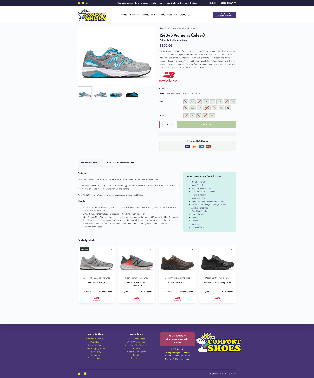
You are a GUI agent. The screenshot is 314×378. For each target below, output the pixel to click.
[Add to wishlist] (111, 249)
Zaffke (233, 373)
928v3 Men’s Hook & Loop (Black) (217, 282)
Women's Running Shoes (186, 28)
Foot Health (168, 14)
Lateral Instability (198, 195)
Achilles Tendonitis (199, 208)
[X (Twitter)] (87, 3)
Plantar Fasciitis (198, 214)
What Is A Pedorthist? (136, 352)
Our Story (136, 355)
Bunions (195, 224)
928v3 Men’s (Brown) (177, 282)
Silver (198, 93)
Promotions (149, 14)
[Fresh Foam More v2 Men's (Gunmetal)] (136, 259)
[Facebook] (79, 3)
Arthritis (194, 221)
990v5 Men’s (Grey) (96, 282)
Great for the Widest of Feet (203, 191)
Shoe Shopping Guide (95, 348)
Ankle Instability (198, 198)
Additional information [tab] (120, 162)
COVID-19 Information (136, 342)
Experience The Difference (136, 345)
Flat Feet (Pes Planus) (214, 201)
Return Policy (95, 352)
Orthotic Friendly (198, 182)
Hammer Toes (197, 227)
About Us (185, 14)
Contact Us (95, 355)
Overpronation (197, 201)
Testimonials (136, 358)
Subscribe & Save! (95, 358)
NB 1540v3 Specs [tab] (90, 162)
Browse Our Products (95, 339)
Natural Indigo (188, 93)
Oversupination (198, 204)
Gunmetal (175, 93)
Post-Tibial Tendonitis (200, 211)
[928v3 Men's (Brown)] (177, 259)
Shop (133, 14)
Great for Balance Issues (201, 188)
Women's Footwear (170, 28)
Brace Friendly (197, 185)
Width (161, 115)
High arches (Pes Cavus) (216, 204)
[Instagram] (83, 3)
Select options (105, 292)
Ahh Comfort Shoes (136, 339)
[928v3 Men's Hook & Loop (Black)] (217, 259)
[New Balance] (168, 77)
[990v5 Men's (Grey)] (96, 259)
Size (161, 101)
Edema (194, 217)
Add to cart (206, 124)
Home (124, 14)
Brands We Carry (95, 345)
